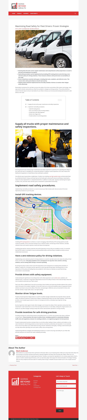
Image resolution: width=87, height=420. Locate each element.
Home (13, 13)
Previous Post (12, 365)
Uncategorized (25, 28)
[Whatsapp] (29, 338)
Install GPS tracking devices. (34, 108)
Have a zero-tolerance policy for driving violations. (39, 110)
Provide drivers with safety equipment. (37, 112)
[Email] (31, 338)
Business (26, 13)
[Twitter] (19, 338)
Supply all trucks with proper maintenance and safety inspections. (43, 104)
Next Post (75, 365)
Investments (34, 13)
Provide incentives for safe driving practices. (38, 115)
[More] (34, 338)
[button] (75, 13)
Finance (19, 13)
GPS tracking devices (25, 242)
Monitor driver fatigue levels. (35, 114)
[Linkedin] (24, 338)
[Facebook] (16, 338)
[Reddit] (21, 338)
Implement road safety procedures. (36, 106)
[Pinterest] (26, 338)
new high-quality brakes (55, 176)
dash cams (57, 278)
